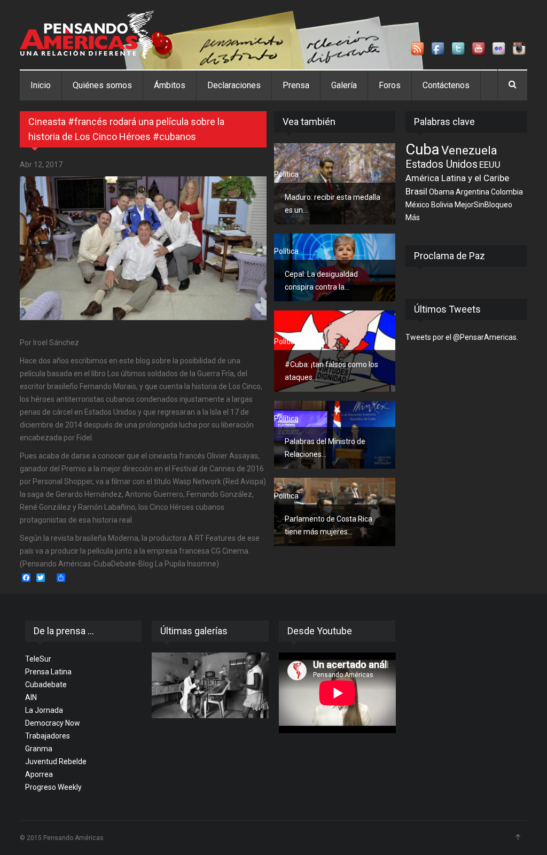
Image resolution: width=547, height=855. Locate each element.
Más (412, 217)
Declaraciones (234, 85)
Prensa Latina (48, 671)
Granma (38, 748)
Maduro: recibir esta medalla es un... (332, 203)
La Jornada (44, 710)
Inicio (40, 85)
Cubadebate (46, 684)
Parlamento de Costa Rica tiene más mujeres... (328, 525)
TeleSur (38, 659)
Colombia (507, 192)
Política (286, 174)
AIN (31, 697)
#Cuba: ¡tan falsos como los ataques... (331, 371)
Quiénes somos (102, 85)
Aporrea (39, 774)
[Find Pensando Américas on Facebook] (438, 49)
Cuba (422, 149)
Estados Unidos (441, 164)
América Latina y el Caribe (457, 178)
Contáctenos (446, 85)
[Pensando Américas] (87, 35)
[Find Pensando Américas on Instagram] (519, 49)
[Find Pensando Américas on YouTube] (479, 49)
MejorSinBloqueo (483, 204)
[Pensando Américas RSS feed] (418, 49)
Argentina (472, 192)
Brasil (416, 191)
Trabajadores (47, 736)
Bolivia (442, 204)
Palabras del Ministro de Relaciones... (325, 447)
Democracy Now (52, 723)
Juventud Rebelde (56, 761)
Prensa (296, 85)
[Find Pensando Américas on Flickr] (499, 49)
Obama (441, 192)
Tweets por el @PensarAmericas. (461, 337)
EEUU (490, 164)
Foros (390, 85)
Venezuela (469, 150)
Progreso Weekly (53, 787)
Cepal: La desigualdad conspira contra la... (321, 280)
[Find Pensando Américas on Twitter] (458, 49)
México (417, 204)
